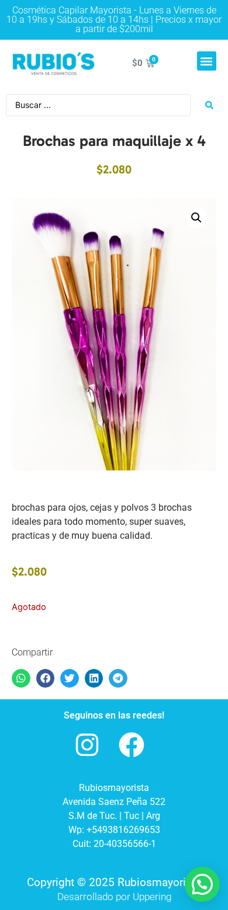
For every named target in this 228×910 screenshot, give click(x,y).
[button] (206, 61)
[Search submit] (209, 105)
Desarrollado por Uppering (114, 896)
